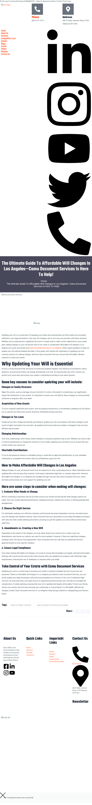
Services (4, 36)
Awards (4, 41)
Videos (4, 49)
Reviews (4, 52)
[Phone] (37, 9)
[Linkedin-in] (12, 666)
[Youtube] (12, 673)
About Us (4, 33)
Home (3, 31)
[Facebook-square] (6, 666)
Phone (35, 17)
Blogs (3, 44)
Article (4, 46)
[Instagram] (6, 673)
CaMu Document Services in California (52, 605)
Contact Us (5, 54)
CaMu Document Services (21, 605)
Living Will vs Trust (8, 38)
